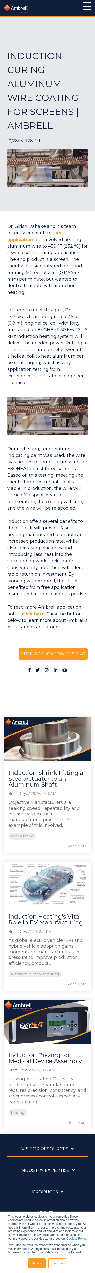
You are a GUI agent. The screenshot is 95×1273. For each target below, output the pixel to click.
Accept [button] (36, 1263)
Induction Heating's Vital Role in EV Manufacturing (46, 919)
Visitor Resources (44, 1149)
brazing (17, 1112)
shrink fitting (22, 836)
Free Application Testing (53, 654)
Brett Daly (17, 793)
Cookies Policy (76, 1238)
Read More (76, 846)
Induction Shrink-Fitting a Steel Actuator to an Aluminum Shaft (46, 778)
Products (45, 1192)
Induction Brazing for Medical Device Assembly (45, 1058)
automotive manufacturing (35, 974)
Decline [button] (58, 1263)
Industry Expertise (45, 1170)
